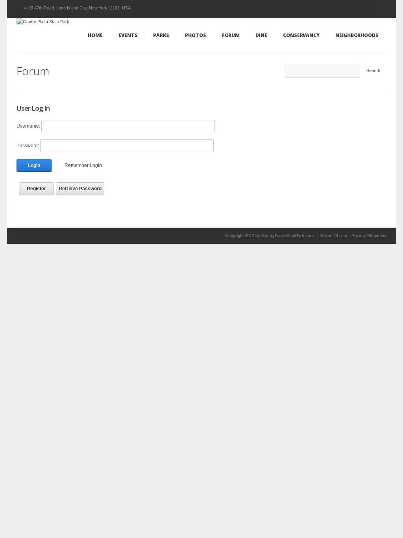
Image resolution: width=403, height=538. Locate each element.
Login (381, 8)
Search (373, 70)
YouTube (68, 235)
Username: (28, 126)
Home (95, 35)
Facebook (40, 235)
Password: (28, 145)
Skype (82, 235)
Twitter (23, 235)
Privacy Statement (368, 235)
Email (96, 235)
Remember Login (83, 165)
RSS (137, 235)
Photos (195, 35)
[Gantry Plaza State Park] (43, 21)
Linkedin (125, 235)
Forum (231, 35)
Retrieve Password (80, 188)
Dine (261, 35)
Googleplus (111, 235)
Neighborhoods (357, 35)
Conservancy (301, 35)
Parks (161, 35)
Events (128, 35)
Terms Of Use (333, 235)
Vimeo (54, 235)
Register (36, 188)
